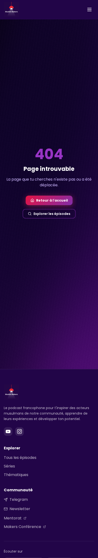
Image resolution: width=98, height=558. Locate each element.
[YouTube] (8, 431)
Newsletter (20, 509)
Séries (9, 466)
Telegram (19, 499)
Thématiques (16, 474)
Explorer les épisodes (52, 213)
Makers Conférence (22, 526)
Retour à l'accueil (52, 200)
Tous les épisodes (20, 457)
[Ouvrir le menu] (89, 9)
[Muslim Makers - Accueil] (11, 9)
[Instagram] (19, 431)
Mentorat (13, 518)
